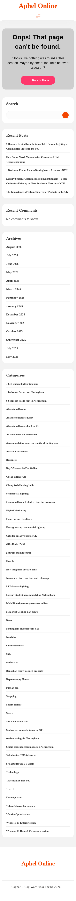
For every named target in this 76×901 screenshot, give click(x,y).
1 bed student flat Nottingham (22, 383)
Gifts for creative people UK (21, 535)
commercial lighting (17, 493)
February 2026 (15, 297)
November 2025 (15, 323)
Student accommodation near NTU (25, 729)
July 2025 (12, 348)
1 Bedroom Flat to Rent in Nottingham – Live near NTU (36, 170)
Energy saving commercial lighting (25, 527)
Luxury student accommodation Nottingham (30, 594)
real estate (12, 662)
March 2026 (13, 289)
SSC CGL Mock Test (17, 721)
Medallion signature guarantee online (27, 603)
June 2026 (12, 263)
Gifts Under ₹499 (15, 544)
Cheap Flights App (16, 476)
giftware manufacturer (18, 552)
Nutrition (11, 637)
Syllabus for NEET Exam (20, 763)
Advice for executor (17, 451)
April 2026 (12, 280)
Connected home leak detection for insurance (30, 502)
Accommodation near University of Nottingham (32, 442)
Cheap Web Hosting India (20, 485)
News (9, 620)
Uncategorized (14, 797)
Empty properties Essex (19, 518)
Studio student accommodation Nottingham (30, 746)
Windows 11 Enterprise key (21, 822)
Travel (10, 789)
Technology (12, 772)
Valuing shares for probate (20, 805)
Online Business (15, 645)
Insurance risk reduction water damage (27, 578)
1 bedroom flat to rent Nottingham (25, 392)
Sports (9, 713)
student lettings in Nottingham (22, 738)
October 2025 (14, 331)
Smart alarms (13, 704)
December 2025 (15, 314)
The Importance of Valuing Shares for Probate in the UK (37, 191)
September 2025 (16, 339)
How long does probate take (21, 569)
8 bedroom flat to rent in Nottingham (26, 400)
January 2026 (14, 306)
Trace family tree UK (18, 780)
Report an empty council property (24, 670)
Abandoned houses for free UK (23, 426)
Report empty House (17, 679)
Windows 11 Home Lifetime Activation (27, 831)
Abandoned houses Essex (19, 417)
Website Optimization (18, 814)
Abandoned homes (16, 409)
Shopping (11, 696)
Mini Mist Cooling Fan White (22, 611)
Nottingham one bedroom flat (22, 628)
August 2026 (13, 247)
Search (12, 103)
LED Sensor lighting (17, 586)
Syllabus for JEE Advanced (21, 755)
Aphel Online (38, 6)
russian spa (12, 687)
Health (10, 561)
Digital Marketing (16, 510)
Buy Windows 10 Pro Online (21, 468)
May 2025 (12, 356)
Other (9, 653)
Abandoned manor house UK (22, 434)
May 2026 (12, 272)
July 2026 (12, 255)
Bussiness (11, 459)
